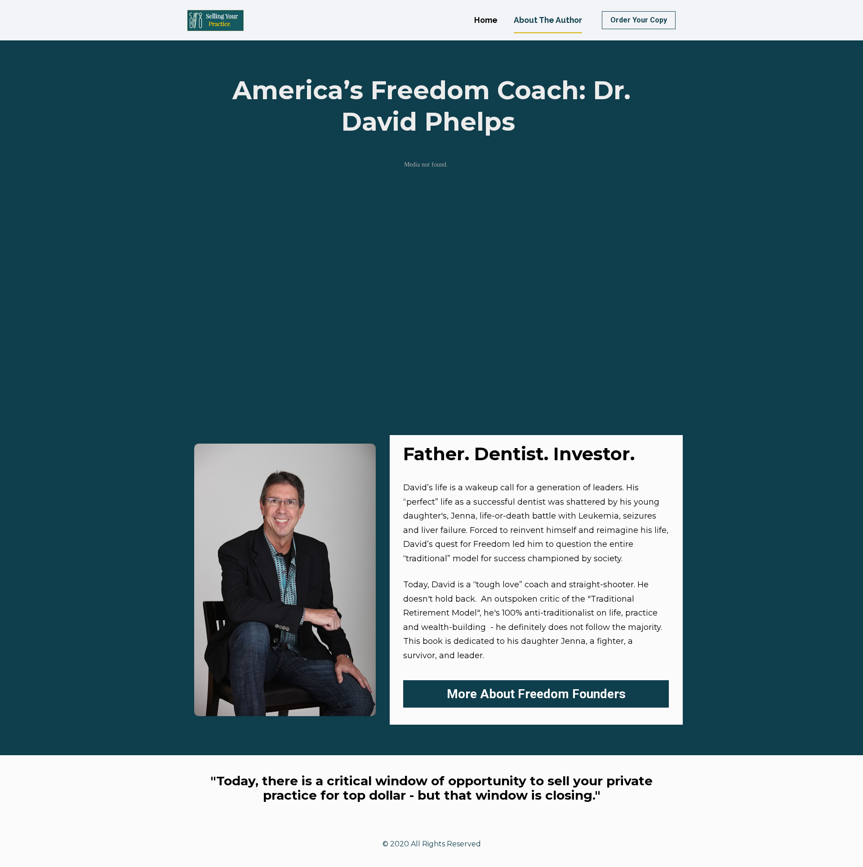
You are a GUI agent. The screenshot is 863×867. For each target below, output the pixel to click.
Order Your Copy (638, 20)
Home (486, 20)
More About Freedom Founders (536, 694)
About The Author (548, 20)
